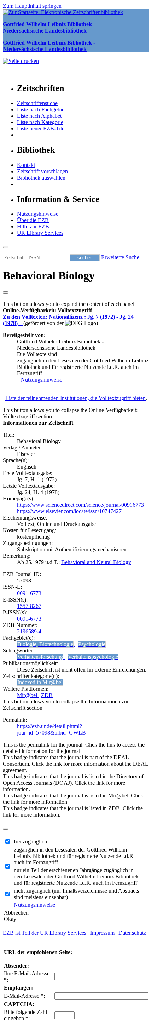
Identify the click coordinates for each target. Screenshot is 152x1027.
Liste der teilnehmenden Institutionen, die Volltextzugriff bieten (75, 398)
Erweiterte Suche (120, 257)
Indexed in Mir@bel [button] (40, 682)
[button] (47, 310)
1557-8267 (29, 606)
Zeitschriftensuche (37, 103)
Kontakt (26, 165)
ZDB (47, 695)
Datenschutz (132, 933)
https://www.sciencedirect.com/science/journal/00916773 (80, 505)
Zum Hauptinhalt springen (32, 6)
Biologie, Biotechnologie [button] (45, 644)
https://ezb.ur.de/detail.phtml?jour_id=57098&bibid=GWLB (51, 729)
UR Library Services (40, 233)
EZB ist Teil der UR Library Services (44, 933)
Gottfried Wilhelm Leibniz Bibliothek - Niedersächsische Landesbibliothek (49, 27)
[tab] (76, 310)
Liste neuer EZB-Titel (41, 129)
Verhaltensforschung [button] (40, 657)
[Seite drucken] (21, 61)
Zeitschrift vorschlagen (42, 171)
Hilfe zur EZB (33, 227)
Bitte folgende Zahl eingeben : (25, 1015)
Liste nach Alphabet (39, 116)
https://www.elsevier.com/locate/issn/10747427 (69, 511)
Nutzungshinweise (37, 214)
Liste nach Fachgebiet (41, 109)
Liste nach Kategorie (40, 122)
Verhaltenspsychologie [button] (93, 657)
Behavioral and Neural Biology (96, 562)
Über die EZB (33, 220)
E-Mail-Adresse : (24, 996)
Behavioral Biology (49, 275)
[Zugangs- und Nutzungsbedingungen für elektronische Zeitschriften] (21, 323)
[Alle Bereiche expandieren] (5, 292)
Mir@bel (28, 695)
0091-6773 (29, 593)
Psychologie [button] (91, 644)
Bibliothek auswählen (41, 178)
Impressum (102, 933)
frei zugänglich (30, 842)
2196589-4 (29, 631)
